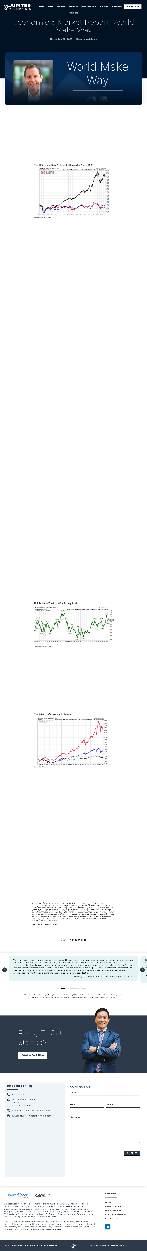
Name (74, 1092)
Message (75, 1117)
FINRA (69, 1206)
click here (56, 1229)
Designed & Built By (100, 1245)
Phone (109, 1104)
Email (74, 1104)
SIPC (78, 1206)
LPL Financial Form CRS (42, 1195)
